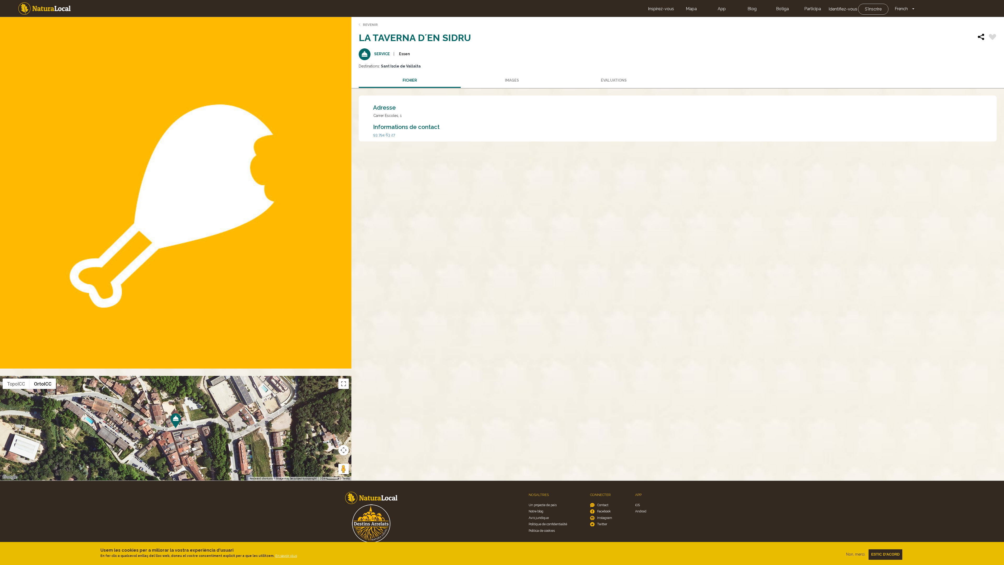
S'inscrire (873, 9)
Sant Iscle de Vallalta (401, 66)
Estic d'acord (885, 554)
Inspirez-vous (661, 8)
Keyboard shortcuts (261, 478)
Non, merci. (855, 554)
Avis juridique (539, 518)
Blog (752, 8)
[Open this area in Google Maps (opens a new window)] (10, 477)
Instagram (604, 518)
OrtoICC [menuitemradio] (43, 384)
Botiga (782, 8)
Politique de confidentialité (548, 524)
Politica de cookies (542, 531)
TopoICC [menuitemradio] (16, 384)
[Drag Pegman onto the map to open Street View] (343, 469)
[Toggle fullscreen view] (343, 383)
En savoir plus (286, 556)
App (722, 8)
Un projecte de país (543, 505)
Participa (812, 8)
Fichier (410, 80)
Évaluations (614, 80)
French (901, 8)
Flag (992, 37)
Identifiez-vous (843, 9)
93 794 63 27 (384, 135)
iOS (637, 505)
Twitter (602, 524)
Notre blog (536, 511)
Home (44, 8)
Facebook (604, 511)
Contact (602, 505)
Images (512, 80)
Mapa (691, 8)
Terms (346, 478)
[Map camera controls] (343, 450)
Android (640, 511)
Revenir (370, 25)
